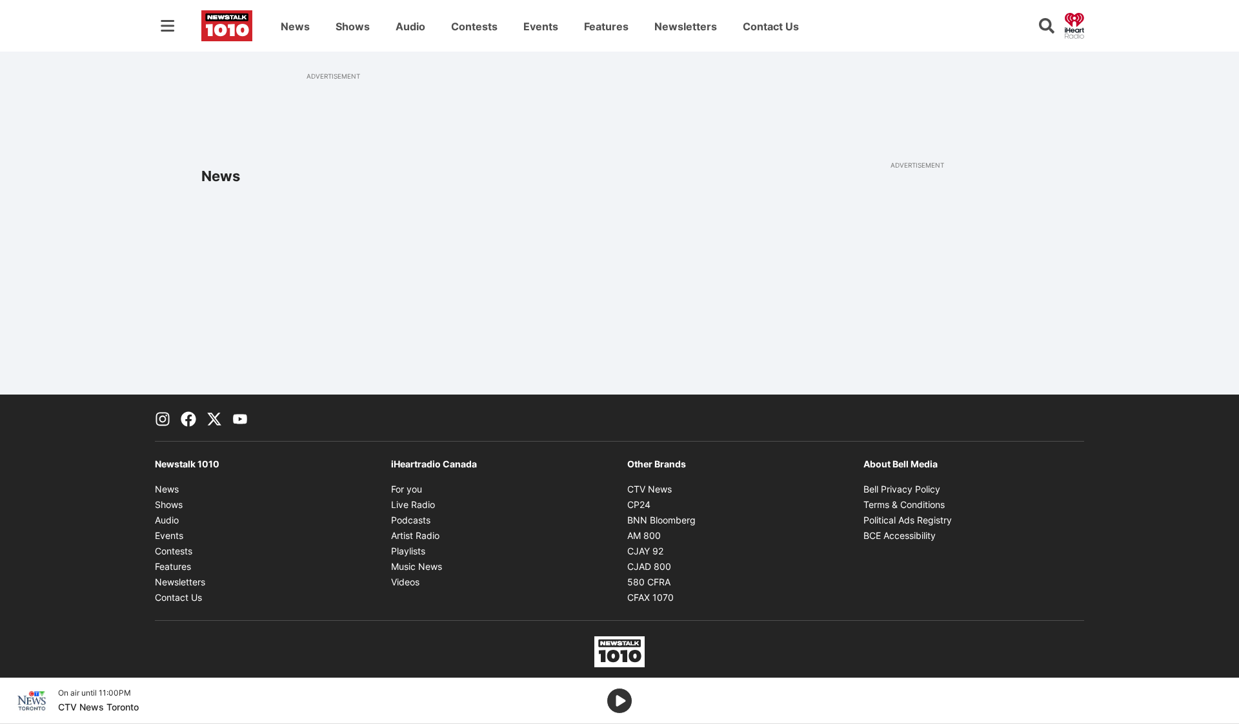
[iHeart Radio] (1074, 24)
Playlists (408, 550)
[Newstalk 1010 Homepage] (226, 25)
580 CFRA (648, 581)
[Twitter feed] (214, 418)
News (295, 26)
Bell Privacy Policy (901, 489)
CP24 (638, 504)
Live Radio (413, 504)
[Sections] (168, 26)
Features (606, 26)
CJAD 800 (649, 566)
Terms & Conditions (904, 504)
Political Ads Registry (907, 519)
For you (406, 489)
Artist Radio (415, 535)
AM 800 (644, 535)
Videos (405, 581)
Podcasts (410, 519)
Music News (416, 566)
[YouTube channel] (240, 418)
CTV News (649, 489)
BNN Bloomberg (661, 519)
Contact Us (771, 26)
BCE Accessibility (899, 535)
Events (540, 26)
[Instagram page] (162, 418)
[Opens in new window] (31, 701)
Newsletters (685, 26)
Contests (474, 26)
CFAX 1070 (650, 597)
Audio (410, 26)
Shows (353, 26)
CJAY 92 (645, 550)
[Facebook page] (188, 418)
